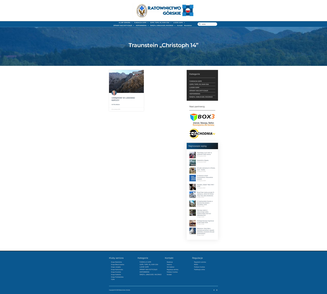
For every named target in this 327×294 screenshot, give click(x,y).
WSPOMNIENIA (141, 25)
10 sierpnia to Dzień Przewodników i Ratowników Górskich (205, 177)
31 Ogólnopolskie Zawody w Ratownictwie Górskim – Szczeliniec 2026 (205, 203)
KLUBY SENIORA (124, 22)
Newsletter (188, 25)
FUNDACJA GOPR (140, 22)
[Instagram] (217, 290)
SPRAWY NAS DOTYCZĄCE (122, 25)
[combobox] (207, 24)
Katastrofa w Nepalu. (203, 160)
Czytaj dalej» (116, 104)
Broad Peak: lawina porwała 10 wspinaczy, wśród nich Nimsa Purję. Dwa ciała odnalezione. (205, 194)
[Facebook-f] (214, 290)
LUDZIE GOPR (178, 22)
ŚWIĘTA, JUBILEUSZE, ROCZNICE (161, 25)
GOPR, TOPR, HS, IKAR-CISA (159, 22)
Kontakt (180, 25)
